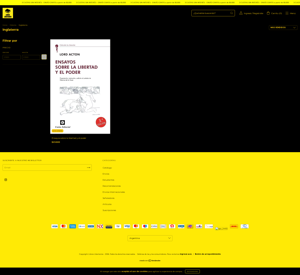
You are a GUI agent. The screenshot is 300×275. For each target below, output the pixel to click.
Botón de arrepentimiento (208, 254)
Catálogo (107, 167)
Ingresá (247, 13)
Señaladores (108, 198)
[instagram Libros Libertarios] (6, 180)
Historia (13, 25)
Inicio (5, 25)
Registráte (258, 13)
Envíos (106, 173)
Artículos (107, 204)
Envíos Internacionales (114, 192)
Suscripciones (109, 210)
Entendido (192, 271)
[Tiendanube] (150, 261)
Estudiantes (108, 180)
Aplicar (44, 57)
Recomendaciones (112, 186)
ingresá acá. (186, 254)
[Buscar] (232, 13)
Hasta (25, 52)
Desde (6, 52)
